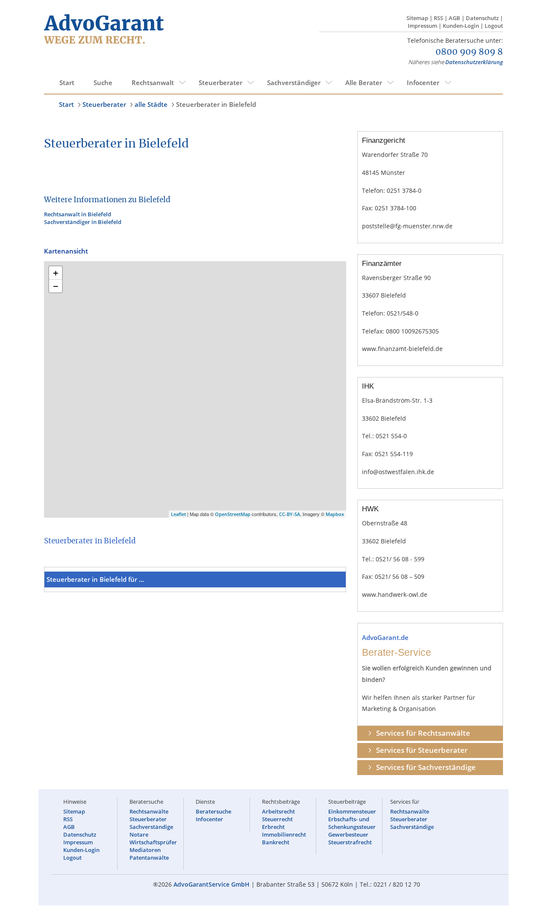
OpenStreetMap (232, 514)
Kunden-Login (461, 25)
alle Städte (151, 104)
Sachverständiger (294, 82)
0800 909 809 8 (469, 52)
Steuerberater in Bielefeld (216, 104)
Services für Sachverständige (426, 767)
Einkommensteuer (352, 811)
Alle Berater (363, 82)
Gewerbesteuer (348, 834)
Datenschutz (482, 18)
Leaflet (178, 514)
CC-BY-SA (289, 514)
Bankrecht (275, 842)
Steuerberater (220, 82)
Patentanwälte (149, 857)
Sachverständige (151, 827)
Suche (103, 82)
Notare (138, 834)
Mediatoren (145, 850)
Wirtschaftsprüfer (153, 842)
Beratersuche (213, 811)
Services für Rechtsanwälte (423, 733)
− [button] (56, 286)
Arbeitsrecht (278, 811)
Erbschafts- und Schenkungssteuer (352, 823)
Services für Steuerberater (422, 750)
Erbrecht (273, 827)
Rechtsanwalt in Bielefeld (77, 214)
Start (66, 82)
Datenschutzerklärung (474, 62)
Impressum (422, 25)
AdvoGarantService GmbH (212, 884)
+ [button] (56, 272)
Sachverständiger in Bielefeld (82, 222)
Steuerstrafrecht (350, 842)
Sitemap (417, 18)
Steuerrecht (277, 819)
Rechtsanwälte (148, 811)
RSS (438, 18)
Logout (494, 25)
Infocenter (423, 82)
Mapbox (335, 514)
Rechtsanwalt (153, 82)
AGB (454, 18)
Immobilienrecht (284, 834)
